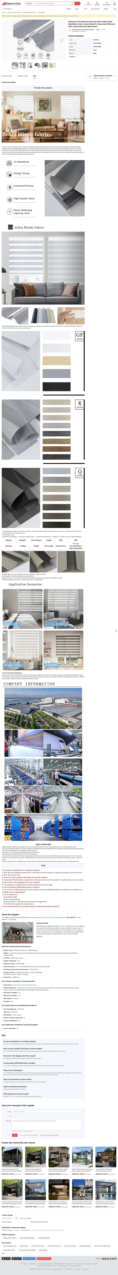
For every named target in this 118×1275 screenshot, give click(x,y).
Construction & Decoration (14, 12)
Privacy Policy (85, 1269)
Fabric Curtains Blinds (70, 1246)
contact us (65, 16)
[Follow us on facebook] (103, 1258)
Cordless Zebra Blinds (44, 1238)
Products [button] (29, 3)
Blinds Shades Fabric (85, 1246)
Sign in (114, 4)
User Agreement (68, 1269)
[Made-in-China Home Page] (11, 3)
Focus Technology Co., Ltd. (47, 1269)
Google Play (17, 1258)
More (3, 1253)
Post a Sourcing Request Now (50, 1135)
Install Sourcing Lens (44, 1258)
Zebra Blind (41, 12)
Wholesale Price (69, 1263)
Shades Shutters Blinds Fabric (102, 1246)
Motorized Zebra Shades (9, 1238)
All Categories (7, 9)
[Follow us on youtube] (110, 1258)
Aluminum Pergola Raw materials (39, 1222)
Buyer (76, 9)
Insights (95, 1263)
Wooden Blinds (24, 1246)
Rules (115, 9)
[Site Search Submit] (77, 3)
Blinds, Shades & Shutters (30, 12)
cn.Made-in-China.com (75, 1265)
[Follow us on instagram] (108, 1258)
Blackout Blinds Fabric (9, 1250)
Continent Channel (79, 1263)
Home (3, 12)
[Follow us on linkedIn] (115, 1258)
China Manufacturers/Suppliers (45, 1263)
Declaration (77, 1269)
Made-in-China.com (51, 1265)
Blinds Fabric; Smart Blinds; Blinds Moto (24, 985)
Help (85, 9)
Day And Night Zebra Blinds (27, 1238)
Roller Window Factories (54, 1246)
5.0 (96, 78)
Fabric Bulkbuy (43, 1250)
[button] (72, 3)
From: (9, 1111)
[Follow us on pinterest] (113, 1258)
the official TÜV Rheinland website (52, 917)
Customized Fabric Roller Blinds (27, 1250)
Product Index (88, 1263)
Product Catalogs (26, 1218)
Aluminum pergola (6, 1222)
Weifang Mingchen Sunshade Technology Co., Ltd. (83, 29)
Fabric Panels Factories (38, 1246)
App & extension (95, 9)
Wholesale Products (59, 1263)
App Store (6, 1258)
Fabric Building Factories (9, 1246)
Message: (8, 1121)
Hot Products (24, 1263)
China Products (32, 1263)
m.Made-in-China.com (63, 1265)
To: (10, 1116)
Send (14, 1135)
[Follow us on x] (105, 1258)
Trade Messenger (29, 1258)
